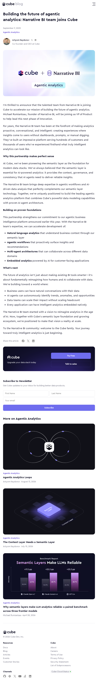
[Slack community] (9, 676)
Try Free (71, 356)
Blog (5, 651)
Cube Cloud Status (60, 672)
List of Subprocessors (61, 665)
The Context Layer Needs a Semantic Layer (29, 542)
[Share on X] (28, 340)
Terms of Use (57, 655)
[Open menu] (94, 4)
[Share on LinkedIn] (33, 340)
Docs (5, 648)
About (53, 648)
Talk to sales (71, 364)
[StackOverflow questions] (25, 676)
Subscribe (49, 408)
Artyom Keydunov (20, 40)
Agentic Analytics (11, 32)
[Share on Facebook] (23, 340)
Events (6, 658)
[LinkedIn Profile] (30, 676)
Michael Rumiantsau (12, 615)
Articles (6, 655)
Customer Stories (11, 662)
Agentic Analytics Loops (17, 477)
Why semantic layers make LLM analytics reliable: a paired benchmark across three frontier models (45, 609)
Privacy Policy (57, 658)
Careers (54, 651)
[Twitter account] (14, 676)
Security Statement (60, 662)
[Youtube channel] (19, 676)
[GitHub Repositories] (4, 676)
